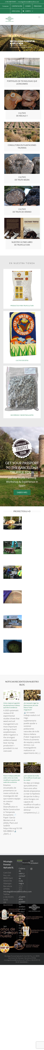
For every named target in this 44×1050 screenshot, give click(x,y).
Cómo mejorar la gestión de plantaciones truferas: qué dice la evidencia (11, 705)
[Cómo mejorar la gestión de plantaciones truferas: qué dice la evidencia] (11, 695)
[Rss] (4, 913)
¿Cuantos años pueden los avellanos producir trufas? (22, 904)
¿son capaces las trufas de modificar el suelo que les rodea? (32, 778)
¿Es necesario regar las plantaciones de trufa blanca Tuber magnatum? (31, 706)
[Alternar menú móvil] (39, 17)
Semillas (8, 933)
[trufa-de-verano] (22, 187)
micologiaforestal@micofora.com (28, 2)
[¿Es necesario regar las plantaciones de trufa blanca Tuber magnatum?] (32, 695)
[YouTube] (11, 913)
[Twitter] (8, 913)
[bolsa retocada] (22, 270)
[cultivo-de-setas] (22, 312)
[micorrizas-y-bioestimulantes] (22, 366)
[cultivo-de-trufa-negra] (22, 154)
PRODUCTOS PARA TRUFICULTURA (22, 306)
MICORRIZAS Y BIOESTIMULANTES (22, 415)
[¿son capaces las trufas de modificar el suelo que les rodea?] (32, 767)
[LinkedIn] (8, 917)
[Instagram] (4, 917)
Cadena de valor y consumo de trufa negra (22, 876)
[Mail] (11, 917)
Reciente (25, 863)
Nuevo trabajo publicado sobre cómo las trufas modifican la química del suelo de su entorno (11, 779)
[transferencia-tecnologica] (22, 58)
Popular (19, 861)
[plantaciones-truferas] (22, 123)
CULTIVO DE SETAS (22, 360)
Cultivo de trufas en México (22, 928)
